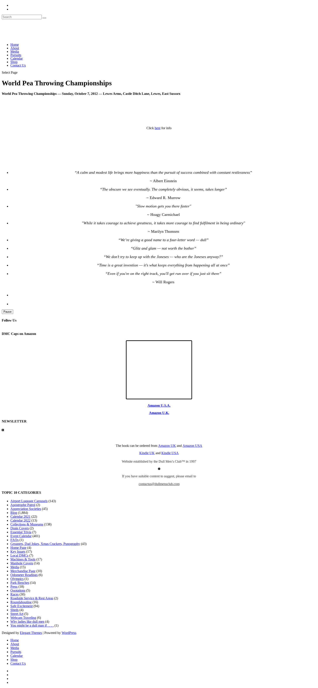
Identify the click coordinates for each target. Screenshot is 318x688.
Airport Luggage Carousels (29, 501)
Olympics (17, 579)
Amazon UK (167, 446)
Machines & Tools (22, 559)
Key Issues (17, 551)
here (158, 128)
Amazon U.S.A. (159, 405)
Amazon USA (192, 446)
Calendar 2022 (20, 520)
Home (14, 44)
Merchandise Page (22, 571)
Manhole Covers (21, 563)
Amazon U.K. (159, 413)
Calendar (16, 58)
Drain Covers (19, 528)
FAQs (14, 540)
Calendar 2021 (20, 516)
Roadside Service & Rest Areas (31, 598)
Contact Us (18, 65)
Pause (7, 311)
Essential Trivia (20, 532)
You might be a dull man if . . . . (32, 625)
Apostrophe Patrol (22, 505)
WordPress (69, 633)
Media (14, 51)
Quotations (17, 590)
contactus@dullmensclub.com (159, 484)
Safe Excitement (21, 606)
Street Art (16, 614)
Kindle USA (170, 453)
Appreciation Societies (25, 509)
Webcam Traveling (23, 618)
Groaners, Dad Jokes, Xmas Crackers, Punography (45, 544)
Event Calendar (21, 536)
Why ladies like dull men (27, 621)
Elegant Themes (31, 633)
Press (14, 586)
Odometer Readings (24, 575)
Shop (14, 62)
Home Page (18, 547)
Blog (13, 512)
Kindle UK (147, 453)
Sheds (14, 610)
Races (14, 594)
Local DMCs (19, 555)
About (14, 48)
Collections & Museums (26, 524)
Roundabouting (21, 602)
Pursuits (15, 55)
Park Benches (19, 582)
